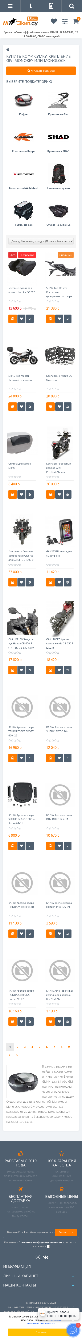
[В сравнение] (30, 319)
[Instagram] (37, 1256)
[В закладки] (21, 319)
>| (18, 1055)
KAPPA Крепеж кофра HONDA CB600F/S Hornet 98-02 (21, 995)
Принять (41, 1332)
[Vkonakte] (44, 1256)
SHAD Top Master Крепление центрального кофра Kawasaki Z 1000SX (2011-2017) (59, 296)
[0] (76, 22)
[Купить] (12, 319)
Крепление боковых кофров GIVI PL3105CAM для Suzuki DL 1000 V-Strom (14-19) (58, 472)
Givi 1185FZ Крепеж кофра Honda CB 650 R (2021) (59, 643)
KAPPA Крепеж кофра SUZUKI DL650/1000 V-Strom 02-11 (21, 819)
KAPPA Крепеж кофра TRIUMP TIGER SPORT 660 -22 (21, 731)
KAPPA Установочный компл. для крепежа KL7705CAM (59, 995)
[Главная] (7, 49)
